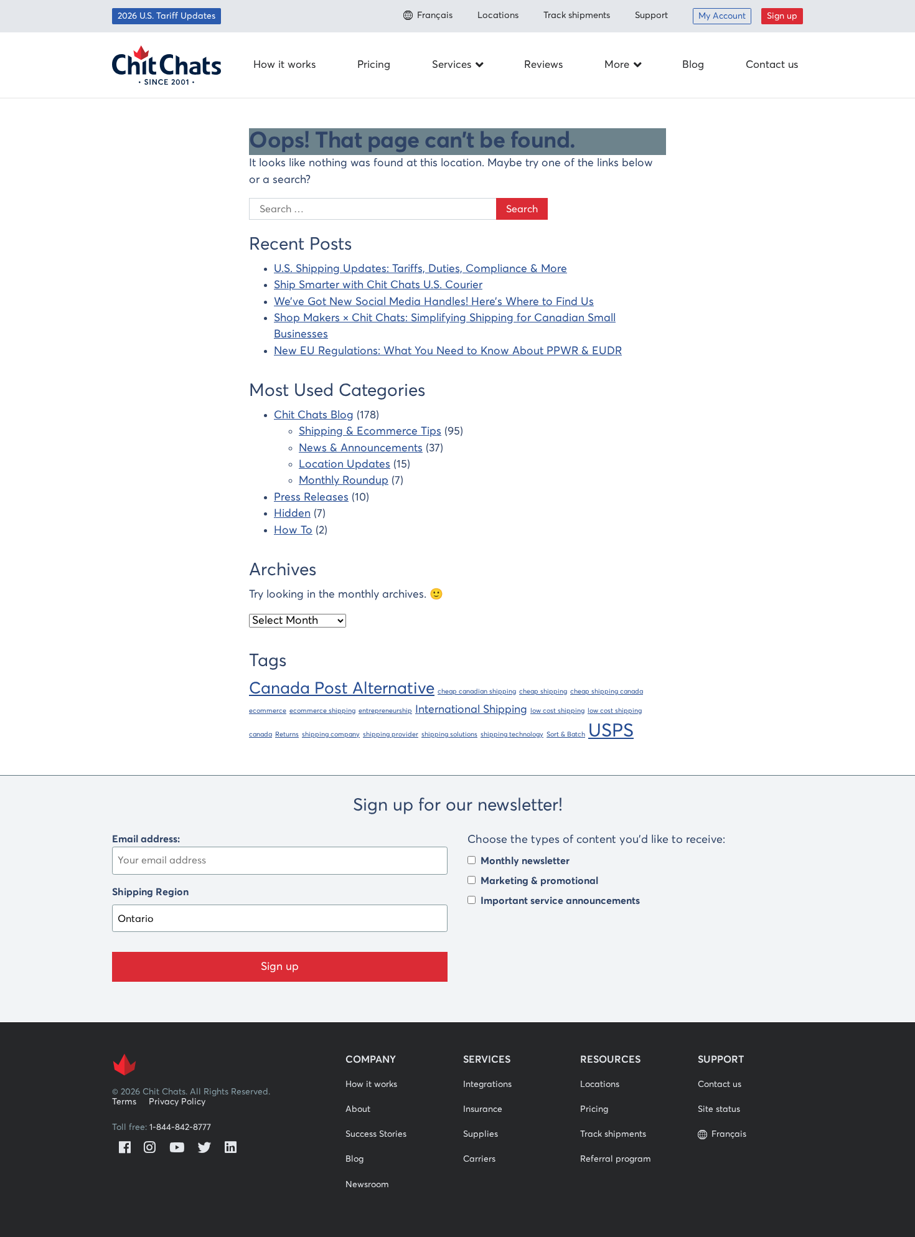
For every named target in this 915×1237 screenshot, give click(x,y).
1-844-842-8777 (180, 1127)
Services (451, 65)
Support (651, 15)
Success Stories (375, 1134)
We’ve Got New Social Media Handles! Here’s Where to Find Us (434, 302)
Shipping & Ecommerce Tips (370, 431)
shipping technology (512, 734)
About (357, 1109)
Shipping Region (150, 892)
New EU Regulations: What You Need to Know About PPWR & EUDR (448, 351)
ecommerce (267, 711)
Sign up (782, 16)
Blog (693, 65)
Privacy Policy (177, 1102)
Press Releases (311, 497)
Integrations (487, 1084)
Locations (497, 15)
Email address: (146, 839)
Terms (124, 1102)
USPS (611, 731)
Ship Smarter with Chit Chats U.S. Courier (378, 285)
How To (293, 530)
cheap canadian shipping (477, 692)
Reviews (543, 65)
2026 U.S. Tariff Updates (166, 16)
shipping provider (390, 734)
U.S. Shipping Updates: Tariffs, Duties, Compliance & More (420, 269)
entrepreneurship (385, 711)
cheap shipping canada (606, 692)
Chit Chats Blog (314, 415)
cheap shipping (543, 692)
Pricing (373, 65)
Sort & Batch (566, 734)
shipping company (331, 734)
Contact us (772, 65)
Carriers (479, 1159)
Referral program (615, 1159)
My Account (722, 16)
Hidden (292, 513)
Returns (287, 734)
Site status (719, 1109)
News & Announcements (361, 448)
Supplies (480, 1134)
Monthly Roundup (343, 480)
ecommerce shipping (322, 711)
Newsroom (367, 1184)
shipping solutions (449, 734)
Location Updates (344, 464)
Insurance (482, 1109)
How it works (284, 65)
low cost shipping (557, 711)
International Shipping (471, 709)
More (616, 65)
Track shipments (576, 15)
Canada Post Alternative (341, 688)
